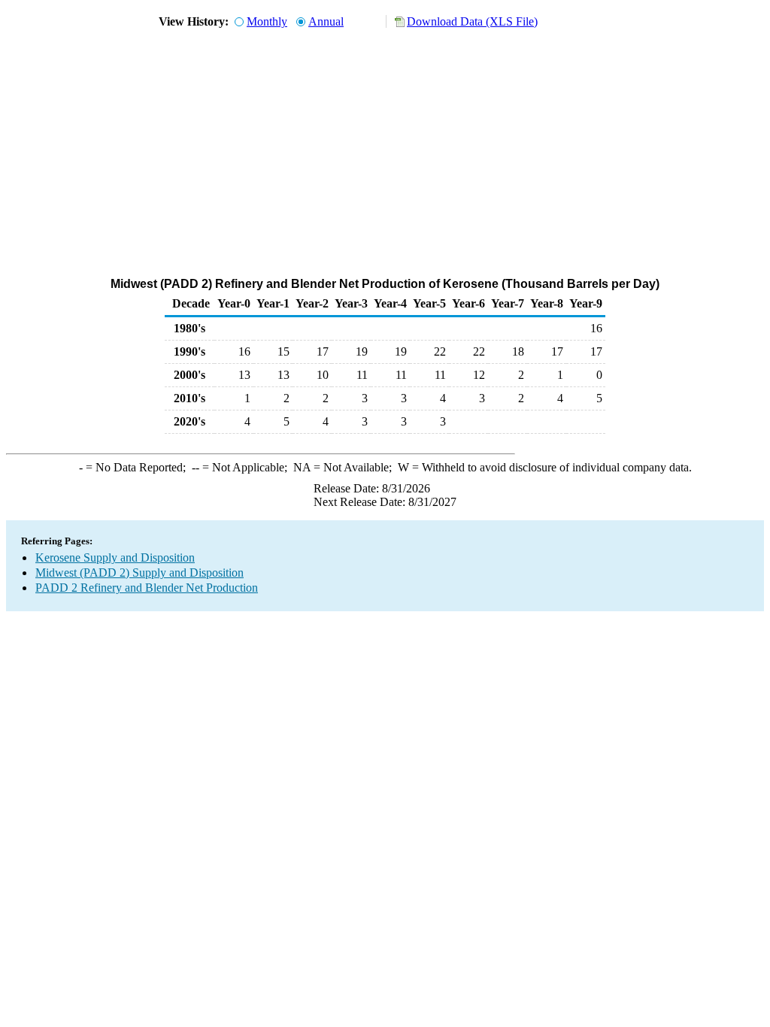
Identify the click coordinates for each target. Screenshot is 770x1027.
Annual (326, 21)
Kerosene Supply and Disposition (115, 557)
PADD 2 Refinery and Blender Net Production (146, 587)
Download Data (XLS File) (472, 21)
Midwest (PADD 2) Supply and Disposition (139, 572)
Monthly (267, 21)
